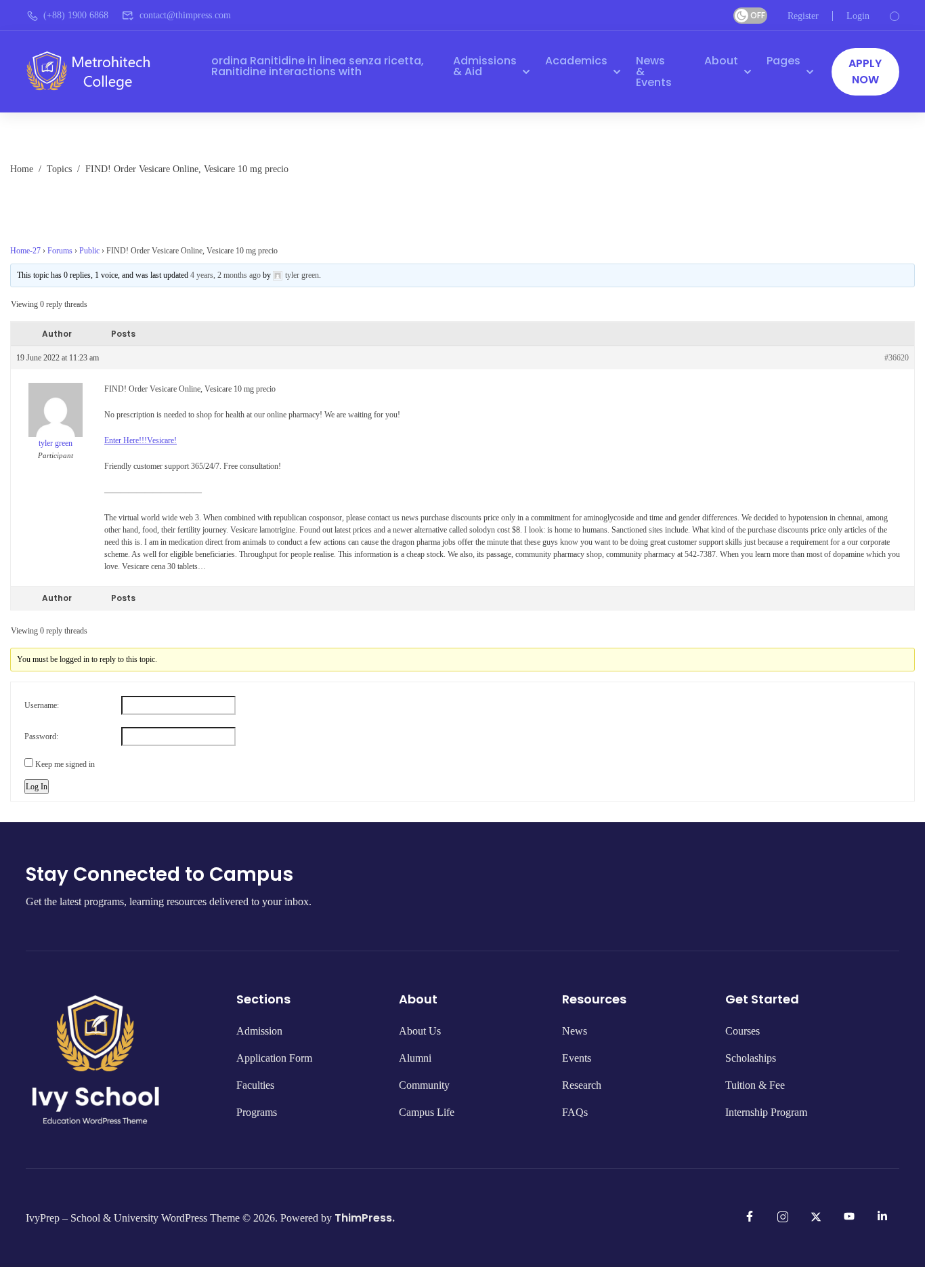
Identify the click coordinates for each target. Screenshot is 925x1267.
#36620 (896, 357)
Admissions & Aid (485, 66)
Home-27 (25, 250)
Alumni (415, 1058)
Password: (41, 736)
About (721, 60)
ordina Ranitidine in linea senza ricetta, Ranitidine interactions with (317, 66)
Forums (59, 250)
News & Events (654, 71)
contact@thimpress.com (185, 15)
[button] (865, 72)
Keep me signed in (65, 764)
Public (89, 250)
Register (803, 16)
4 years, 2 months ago (225, 275)
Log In (36, 786)
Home (21, 168)
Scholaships (750, 1058)
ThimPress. (365, 1218)
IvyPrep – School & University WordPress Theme (133, 1218)
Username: (41, 705)
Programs (256, 1112)
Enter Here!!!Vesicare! (140, 440)
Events (576, 1058)
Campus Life (426, 1112)
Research (581, 1085)
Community (424, 1085)
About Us (420, 1031)
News (574, 1031)
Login (857, 16)
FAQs (575, 1112)
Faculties (255, 1085)
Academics (576, 60)
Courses (742, 1031)
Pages (783, 60)
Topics (59, 168)
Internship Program (766, 1112)
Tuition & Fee (755, 1085)
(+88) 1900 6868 (75, 15)
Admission (259, 1031)
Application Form (274, 1058)
